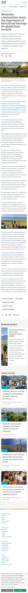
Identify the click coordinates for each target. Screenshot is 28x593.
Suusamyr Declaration (7, 254)
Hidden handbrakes (6, 536)
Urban (4, 6)
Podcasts (3, 523)
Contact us (4, 557)
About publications (6, 543)
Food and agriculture (6, 10)
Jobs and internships (6, 564)
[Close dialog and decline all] (27, 573)
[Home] (4, 2)
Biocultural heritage (7, 298)
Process (3, 533)
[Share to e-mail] (9, 55)
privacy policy (7, 584)
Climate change (13, 6)
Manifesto (4, 529)
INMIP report (9, 119)
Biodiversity (23, 6)
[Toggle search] (22, 2)
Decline (7, 590)
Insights (3, 515)
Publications (4, 541)
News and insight (5, 513)
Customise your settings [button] (8, 587)
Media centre (4, 548)
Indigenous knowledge (8, 302)
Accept (20, 590)
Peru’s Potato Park (13, 242)
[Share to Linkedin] (6, 55)
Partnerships (4, 531)
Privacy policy (5, 547)
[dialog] (14, 582)
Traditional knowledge (8, 309)
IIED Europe (4, 550)
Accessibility (4, 545)
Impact (3, 535)
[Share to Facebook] (2, 55)
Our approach (5, 527)
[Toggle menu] (25, 2)
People (3, 562)
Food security (19, 298)
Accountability (5, 560)
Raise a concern (5, 559)
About (3, 555)
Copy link (16, 315)
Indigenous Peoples (7, 305)
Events (3, 519)
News (2, 517)
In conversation (5, 521)
